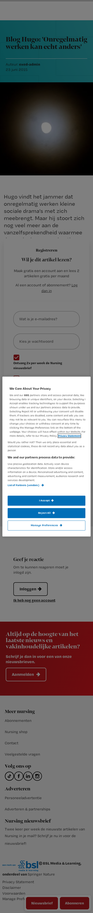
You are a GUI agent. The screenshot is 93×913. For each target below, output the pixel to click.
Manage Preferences (44, 525)
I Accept (44, 500)
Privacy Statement (69, 435)
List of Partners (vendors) (24, 485)
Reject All (44, 512)
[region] (46, 456)
